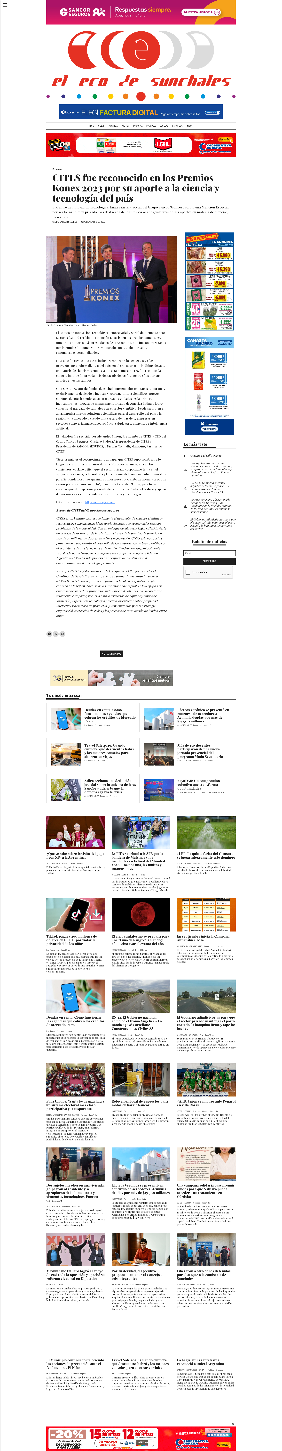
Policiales (151, 126)
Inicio (91, 126)
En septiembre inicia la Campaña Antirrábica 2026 (203, 938)
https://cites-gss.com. (100, 502)
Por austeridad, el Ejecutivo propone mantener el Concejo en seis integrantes (138, 1275)
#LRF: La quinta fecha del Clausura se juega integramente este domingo (206, 855)
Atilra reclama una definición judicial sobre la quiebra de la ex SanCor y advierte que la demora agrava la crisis (110, 786)
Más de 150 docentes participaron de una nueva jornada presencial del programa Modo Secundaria (200, 751)
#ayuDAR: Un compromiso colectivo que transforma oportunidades (198, 784)
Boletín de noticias (209, 541)
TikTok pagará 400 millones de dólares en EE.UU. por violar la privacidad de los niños (71, 940)
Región (130, 1035)
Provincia (113, 126)
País (201, 1035)
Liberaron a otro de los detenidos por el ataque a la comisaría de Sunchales (204, 1275)
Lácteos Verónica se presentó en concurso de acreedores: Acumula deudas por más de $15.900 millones (203, 715)
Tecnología (54, 950)
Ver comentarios (111, 653)
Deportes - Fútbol (200, 863)
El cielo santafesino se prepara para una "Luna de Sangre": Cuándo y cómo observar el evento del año (140, 940)
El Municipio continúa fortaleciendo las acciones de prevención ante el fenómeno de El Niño (75, 1364)
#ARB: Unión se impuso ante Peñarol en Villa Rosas (206, 1103)
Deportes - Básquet (200, 1111)
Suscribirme (209, 561)
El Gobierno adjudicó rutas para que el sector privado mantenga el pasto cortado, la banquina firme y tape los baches (206, 1023)
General (130, 950)
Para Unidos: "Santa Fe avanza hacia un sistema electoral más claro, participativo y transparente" (75, 1105)
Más (189, 126)
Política (125, 126)
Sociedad (164, 126)
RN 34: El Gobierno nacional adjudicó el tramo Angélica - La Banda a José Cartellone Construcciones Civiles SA (137, 1023)
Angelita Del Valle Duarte (205, 455)
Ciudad (101, 126)
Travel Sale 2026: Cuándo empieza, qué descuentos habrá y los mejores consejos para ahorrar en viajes (109, 751)
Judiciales (201, 1285)
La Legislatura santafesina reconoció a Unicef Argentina (200, 1362)
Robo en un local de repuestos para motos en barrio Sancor (140, 1103)
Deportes (176, 126)
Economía (137, 126)
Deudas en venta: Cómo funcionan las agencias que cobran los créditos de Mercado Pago (110, 715)
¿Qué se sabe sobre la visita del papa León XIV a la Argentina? (75, 855)
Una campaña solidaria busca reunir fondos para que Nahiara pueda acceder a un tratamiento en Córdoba (206, 1191)
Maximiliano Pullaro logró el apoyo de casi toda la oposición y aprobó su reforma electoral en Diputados (75, 1275)
